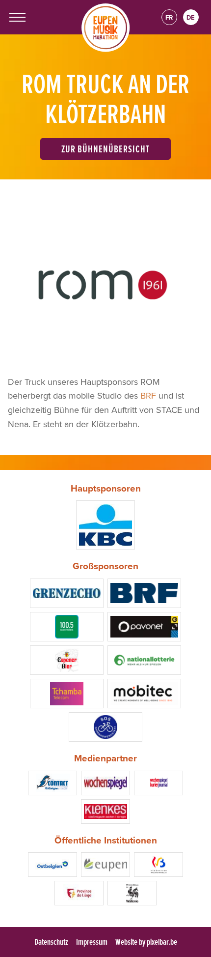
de (190, 17)
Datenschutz (51, 941)
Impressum (91, 941)
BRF (148, 395)
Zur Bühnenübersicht (105, 149)
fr (169, 17)
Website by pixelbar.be (146, 941)
